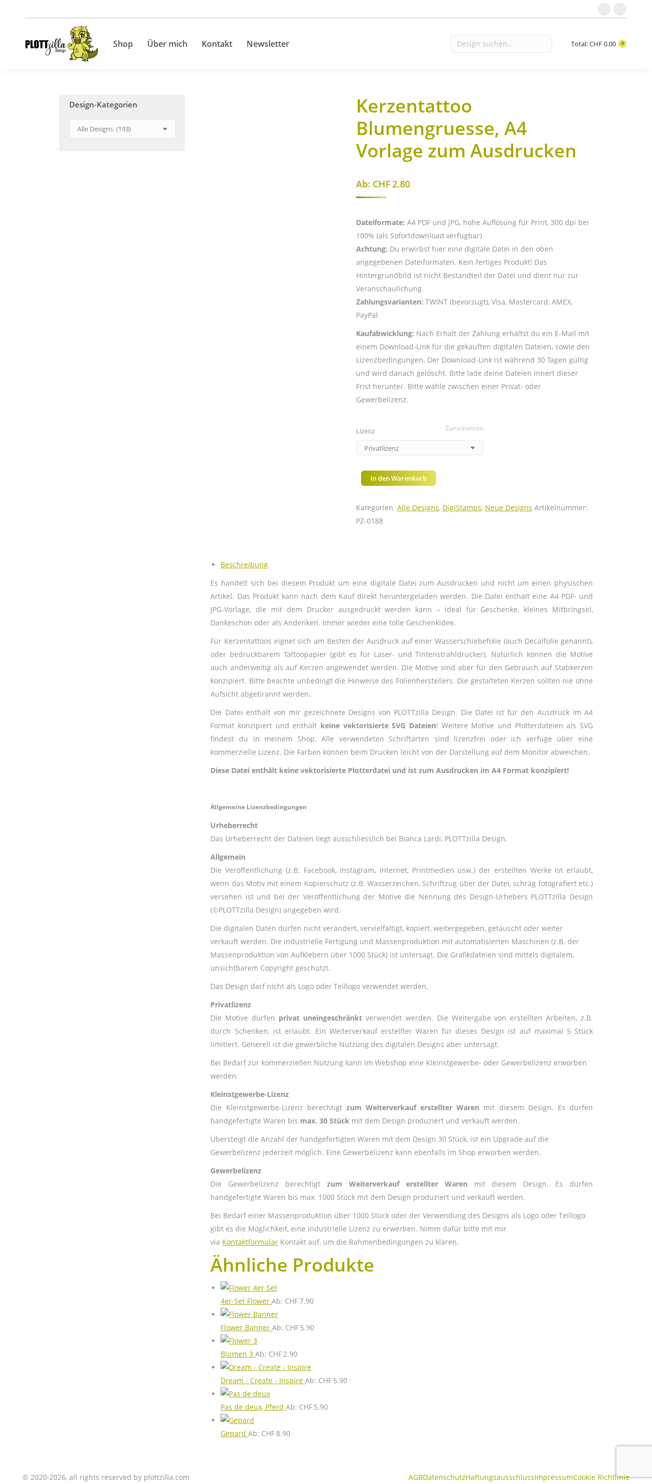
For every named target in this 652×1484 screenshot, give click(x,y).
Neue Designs (508, 507)
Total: (597, 44)
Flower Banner (246, 1327)
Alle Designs (418, 507)
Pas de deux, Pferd (253, 1407)
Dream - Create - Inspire (263, 1380)
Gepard (234, 1433)
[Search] (501, 44)
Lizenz (365, 430)
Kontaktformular (250, 1242)
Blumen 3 (238, 1354)
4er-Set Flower (246, 1301)
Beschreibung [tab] (244, 564)
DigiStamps (462, 507)
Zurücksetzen (464, 428)
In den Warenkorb (398, 478)
